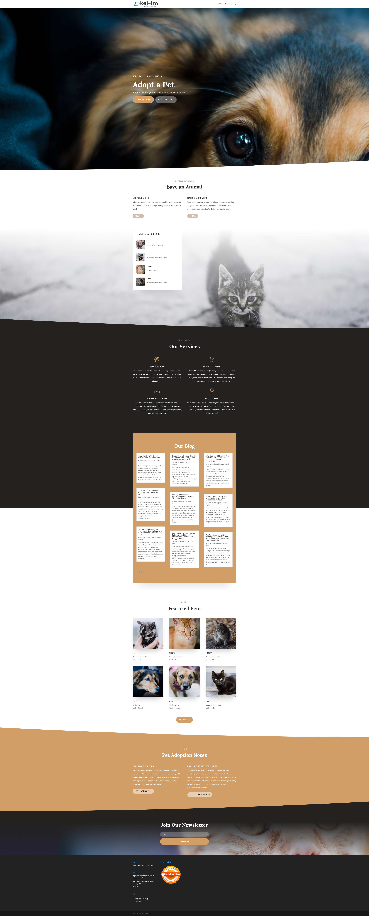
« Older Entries (140, 572)
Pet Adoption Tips (143, 791)
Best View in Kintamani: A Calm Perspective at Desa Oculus (148, 492)
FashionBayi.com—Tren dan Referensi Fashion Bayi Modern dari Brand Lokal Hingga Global (183, 536)
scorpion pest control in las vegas (143, 865)
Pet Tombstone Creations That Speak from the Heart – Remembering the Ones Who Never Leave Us (218, 537)
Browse (138, 216)
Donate (192, 216)
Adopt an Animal (143, 99)
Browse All (184, 720)
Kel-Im (220, 4)
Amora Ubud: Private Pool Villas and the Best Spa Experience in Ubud (216, 498)
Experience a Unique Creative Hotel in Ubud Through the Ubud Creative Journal (184, 458)
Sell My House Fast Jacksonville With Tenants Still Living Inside (182, 496)
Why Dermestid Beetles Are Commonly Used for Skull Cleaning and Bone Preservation (217, 458)
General (140, 463)
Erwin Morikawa (145, 461)
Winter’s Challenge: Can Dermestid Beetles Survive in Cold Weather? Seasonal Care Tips (150, 532)
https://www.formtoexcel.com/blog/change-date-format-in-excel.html (143, 884)
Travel (140, 499)
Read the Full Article (199, 794)
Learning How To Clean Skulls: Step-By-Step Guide (149, 457)
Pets (173, 503)
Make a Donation (166, 99)
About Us (227, 4)
